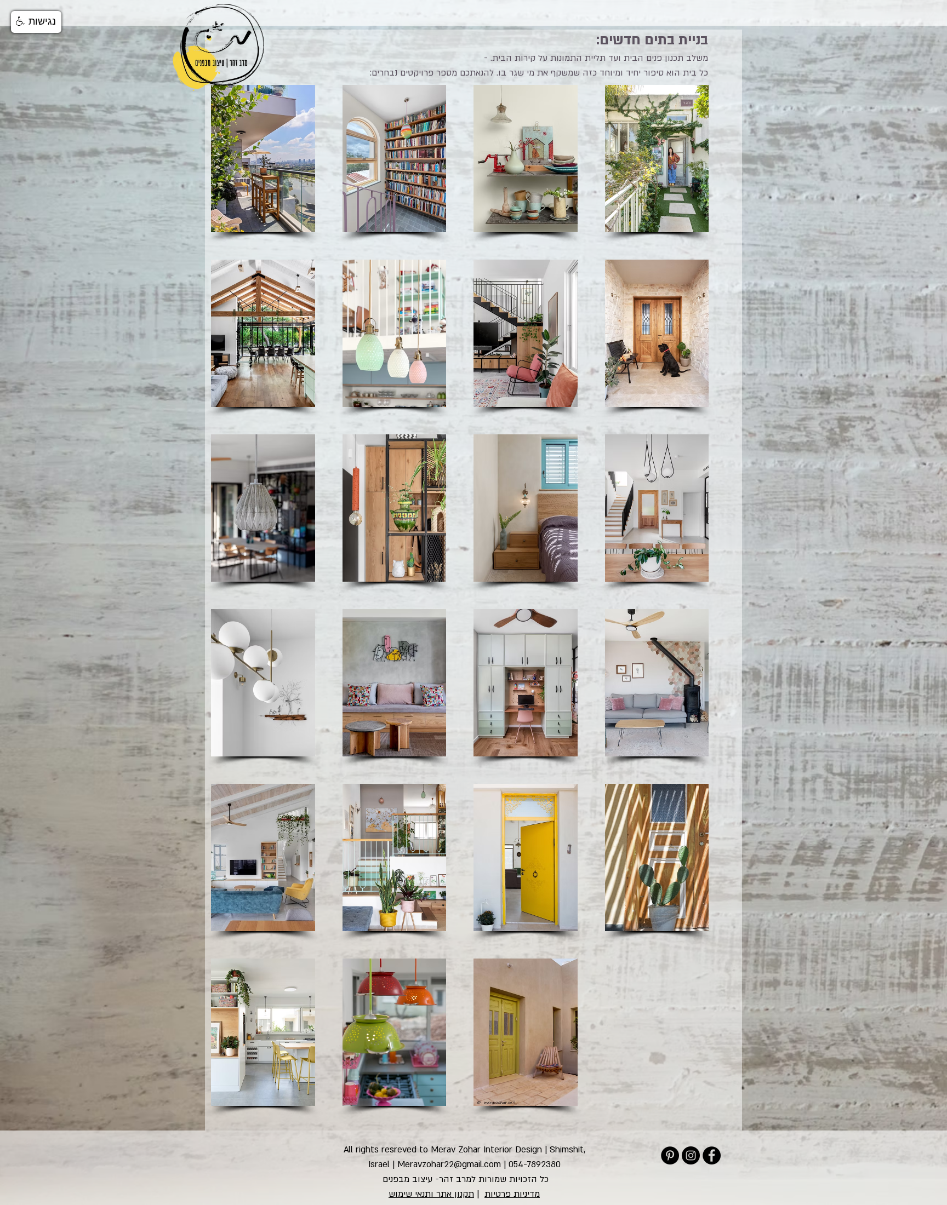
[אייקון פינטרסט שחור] (670, 1155)
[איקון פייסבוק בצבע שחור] (712, 1155)
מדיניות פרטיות (512, 1194)
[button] (36, 22)
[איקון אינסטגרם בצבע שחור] (691, 1155)
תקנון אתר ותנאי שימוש (431, 1194)
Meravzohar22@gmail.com (449, 1164)
